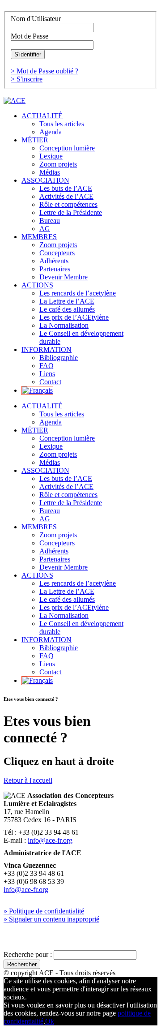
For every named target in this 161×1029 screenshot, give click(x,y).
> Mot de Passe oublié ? (44, 71)
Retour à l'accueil (28, 780)
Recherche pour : (28, 954)
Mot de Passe (29, 36)
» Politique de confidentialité (44, 911)
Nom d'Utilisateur (36, 18)
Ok (49, 1021)
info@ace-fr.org (50, 840)
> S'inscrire (26, 79)
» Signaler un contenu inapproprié (51, 919)
